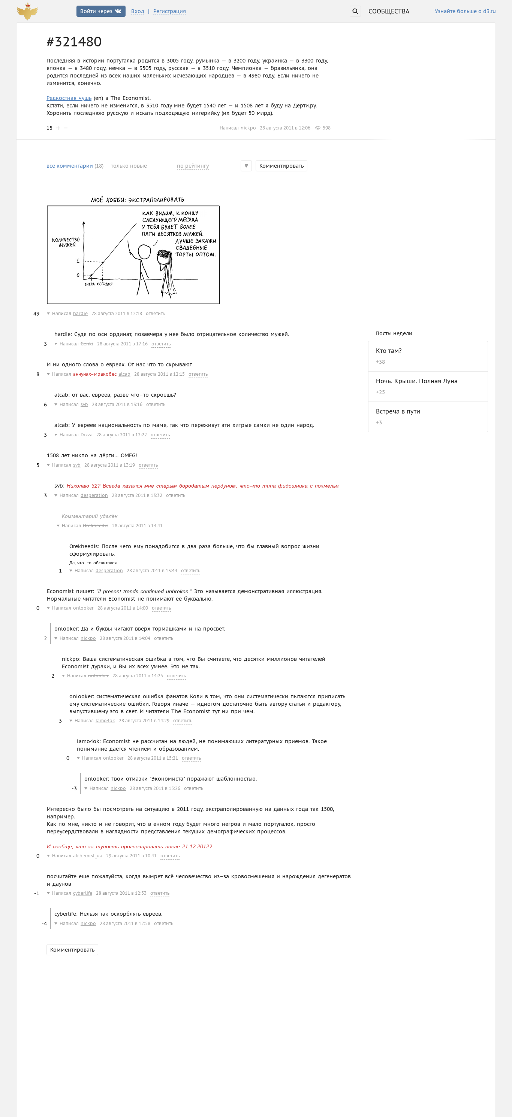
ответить (155, 313)
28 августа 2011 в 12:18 (116, 313)
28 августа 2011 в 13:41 (137, 525)
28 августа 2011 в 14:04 (125, 638)
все (74, 165)
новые (129, 165)
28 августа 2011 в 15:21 (152, 758)
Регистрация (169, 11)
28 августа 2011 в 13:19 (109, 465)
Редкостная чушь (68, 98)
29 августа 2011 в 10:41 (131, 855)
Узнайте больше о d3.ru (465, 11)
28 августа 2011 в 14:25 (137, 675)
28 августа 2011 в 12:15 (159, 374)
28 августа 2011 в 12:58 (125, 923)
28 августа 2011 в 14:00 (122, 608)
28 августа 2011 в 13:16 (117, 404)
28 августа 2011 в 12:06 (285, 128)
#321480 (74, 41)
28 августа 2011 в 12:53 (121, 893)
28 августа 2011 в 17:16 (122, 344)
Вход (137, 11)
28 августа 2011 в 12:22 (121, 434)
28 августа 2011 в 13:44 (152, 570)
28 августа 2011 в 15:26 (155, 788)
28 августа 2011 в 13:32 (137, 495)
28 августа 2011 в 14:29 (144, 720)
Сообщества (388, 11)
